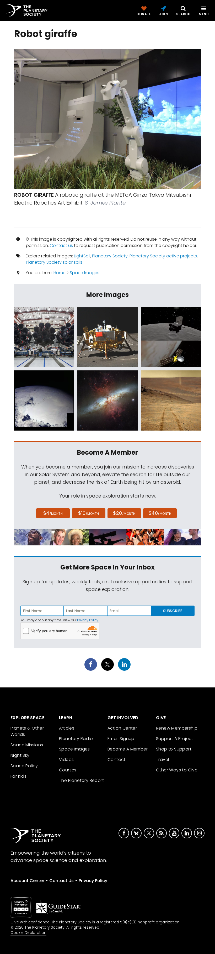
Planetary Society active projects (163, 256)
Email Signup (121, 739)
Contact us (61, 245)
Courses (68, 770)
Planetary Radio (76, 739)
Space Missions (26, 745)
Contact (117, 760)
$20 (124, 513)
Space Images (84, 273)
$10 (88, 513)
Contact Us (61, 881)
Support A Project (174, 739)
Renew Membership (176, 728)
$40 (160, 513)
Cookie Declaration (28, 932)
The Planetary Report (81, 780)
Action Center (122, 728)
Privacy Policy (87, 620)
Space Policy (24, 766)
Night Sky (20, 755)
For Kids (18, 776)
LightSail (82, 256)
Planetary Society (110, 256)
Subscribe (172, 610)
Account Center (27, 881)
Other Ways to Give (176, 770)
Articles (66, 728)
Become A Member (128, 749)
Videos (66, 760)
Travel (162, 760)
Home (59, 273)
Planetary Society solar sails (54, 262)
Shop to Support (173, 749)
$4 (53, 513)
